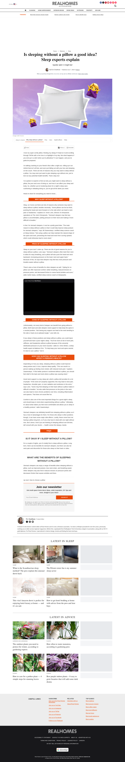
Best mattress (90, 701)
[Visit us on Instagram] (111, 3)
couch (30, 171)
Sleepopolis (62, 275)
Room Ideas (70, 10)
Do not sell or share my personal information (62, 743)
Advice (78, 69)
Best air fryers (90, 713)
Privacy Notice (28, 503)
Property (89, 10)
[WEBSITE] (30, 522)
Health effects (58, 140)
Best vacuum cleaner (92, 704)
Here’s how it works (83, 73)
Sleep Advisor (29, 233)
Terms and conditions (47, 740)
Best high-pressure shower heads (39, 14)
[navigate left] (14, 140)
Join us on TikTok (54, 711)
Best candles (90, 719)
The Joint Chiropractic (40, 215)
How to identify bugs (81, 14)
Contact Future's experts (61, 737)
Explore (97, 10)
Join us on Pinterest (55, 714)
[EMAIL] (33, 522)
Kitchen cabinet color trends (62, 14)
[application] (48, 297)
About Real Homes (73, 704)
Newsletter (71, 147)
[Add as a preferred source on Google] (62, 750)
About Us (74, 737)
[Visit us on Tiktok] (116, 3)
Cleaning (32, 10)
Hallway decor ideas (98, 14)
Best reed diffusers (91, 710)
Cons (50, 140)
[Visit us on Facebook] (101, 3)
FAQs (65, 140)
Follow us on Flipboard (56, 720)
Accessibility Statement (43, 737)
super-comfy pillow (36, 153)
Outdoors (80, 10)
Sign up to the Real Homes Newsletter (57, 701)
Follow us (62, 147)
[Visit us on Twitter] (103, 3)
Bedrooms (62, 51)
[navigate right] (111, 140)
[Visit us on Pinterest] (106, 3)
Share (27, 147)
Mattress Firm (39, 348)
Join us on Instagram (55, 708)
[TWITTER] (27, 522)
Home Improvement (44, 10)
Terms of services (45, 502)
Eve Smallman (55, 69)
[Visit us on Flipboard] (113, 3)
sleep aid (45, 379)
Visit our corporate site (84, 756)
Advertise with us (72, 701)
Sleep (69, 51)
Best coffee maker (91, 707)
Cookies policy (73, 740)
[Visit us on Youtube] (108, 3)
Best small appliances (92, 716)
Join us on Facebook (55, 717)
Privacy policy (61, 740)
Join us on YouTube (55, 705)
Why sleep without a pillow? (34, 140)
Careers (82, 740)
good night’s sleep (66, 399)
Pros (46, 140)
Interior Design (58, 10)
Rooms (55, 51)
